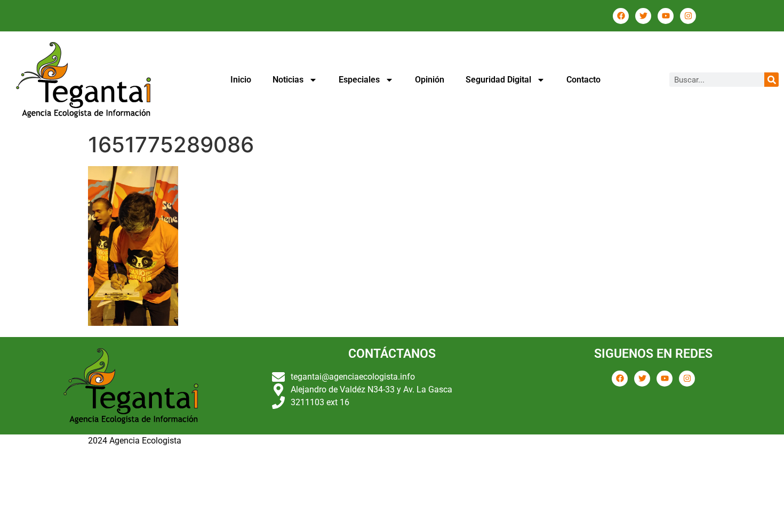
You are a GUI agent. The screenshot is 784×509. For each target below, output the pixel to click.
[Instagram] (688, 16)
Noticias (288, 80)
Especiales (359, 80)
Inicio (240, 80)
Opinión (429, 80)
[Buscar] (771, 79)
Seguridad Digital (498, 80)
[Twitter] (643, 16)
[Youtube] (666, 16)
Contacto (583, 80)
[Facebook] (621, 16)
